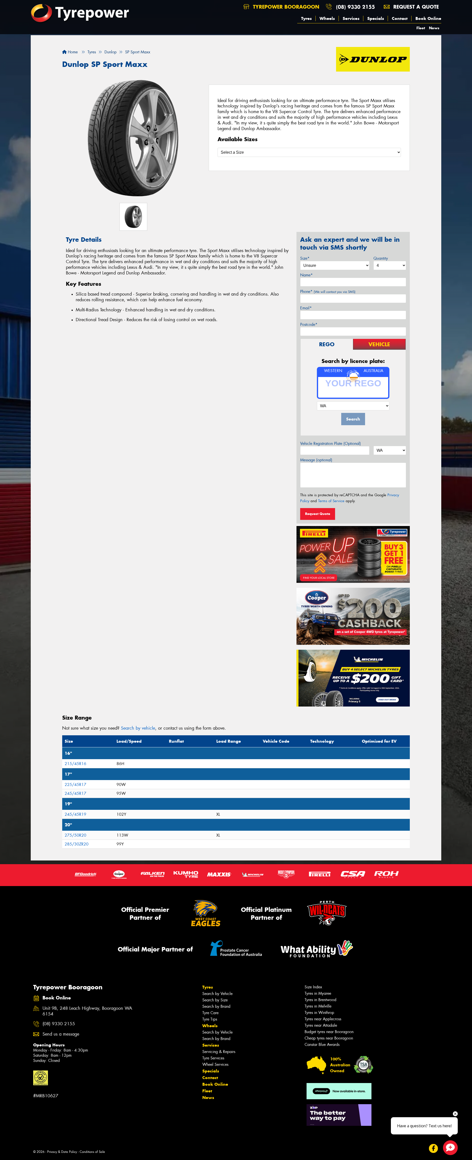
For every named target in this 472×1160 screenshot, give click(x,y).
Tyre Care (210, 1012)
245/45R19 (75, 814)
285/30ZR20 (76, 844)
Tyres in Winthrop (319, 1012)
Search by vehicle (138, 728)
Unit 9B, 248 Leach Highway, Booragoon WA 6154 (87, 1011)
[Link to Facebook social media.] (433, 1148)
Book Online (428, 18)
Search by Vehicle (217, 993)
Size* (305, 258)
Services (351, 18)
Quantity (380, 258)
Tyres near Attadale (321, 1025)
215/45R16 (75, 763)
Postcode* (308, 324)
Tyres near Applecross (323, 1019)
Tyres (306, 18)
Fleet (420, 28)
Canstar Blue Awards (322, 1044)
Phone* (327, 291)
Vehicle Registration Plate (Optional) (330, 443)
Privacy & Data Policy (62, 1152)
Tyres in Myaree (318, 993)
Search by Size (215, 1000)
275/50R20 (75, 835)
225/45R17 (75, 784)
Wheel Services (215, 1064)
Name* (306, 275)
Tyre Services (213, 1058)
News (434, 28)
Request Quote (317, 514)
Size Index (313, 987)
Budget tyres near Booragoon (329, 1031)
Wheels (327, 18)
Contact (400, 18)
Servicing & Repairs (218, 1051)
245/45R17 (75, 793)
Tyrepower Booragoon (285, 7)
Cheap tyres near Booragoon (329, 1038)
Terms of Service (331, 500)
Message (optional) (316, 460)
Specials (375, 18)
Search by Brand (216, 1006)
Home (72, 52)
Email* (306, 308)
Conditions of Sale (92, 1152)
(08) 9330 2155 (355, 7)
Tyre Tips (209, 1019)
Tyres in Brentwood (320, 999)
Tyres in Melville (318, 1006)
